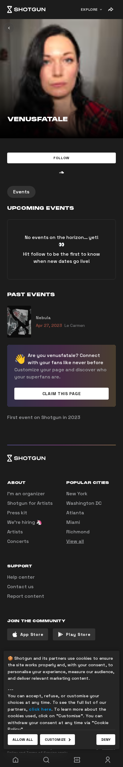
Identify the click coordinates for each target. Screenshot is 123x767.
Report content (25, 596)
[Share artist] (110, 9)
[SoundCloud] (61, 172)
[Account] (107, 760)
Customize (55, 739)
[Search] (46, 760)
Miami (73, 522)
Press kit (17, 513)
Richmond (78, 532)
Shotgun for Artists (30, 503)
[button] (61, 158)
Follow (61, 158)
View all (75, 541)
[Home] (26, 9)
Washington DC (84, 503)
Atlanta (75, 513)
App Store (31, 634)
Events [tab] (21, 192)
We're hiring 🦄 (24, 522)
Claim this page (61, 393)
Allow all (23, 739)
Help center (21, 577)
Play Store (78, 634)
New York (76, 493)
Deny (105, 739)
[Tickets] (76, 760)
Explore (89, 9)
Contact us (20, 586)
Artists (15, 532)
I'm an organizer (26, 493)
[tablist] (61, 192)
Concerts (18, 541)
